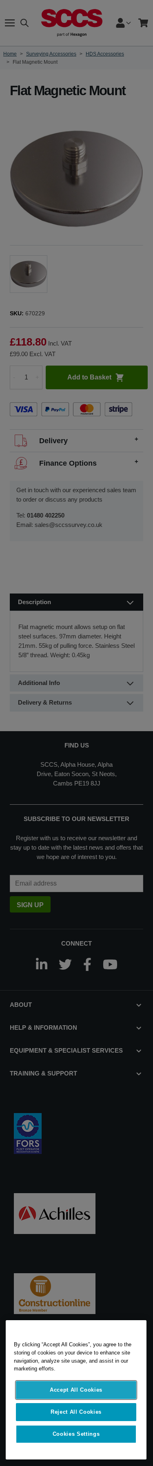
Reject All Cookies (76, 1412)
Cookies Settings (76, 1434)
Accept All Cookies (76, 1390)
